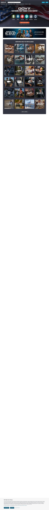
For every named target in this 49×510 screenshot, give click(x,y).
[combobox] (14, 2)
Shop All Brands (24, 111)
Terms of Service (25, 505)
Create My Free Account (24, 22)
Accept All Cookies (6, 507)
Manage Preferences (17, 507)
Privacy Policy (19, 505)
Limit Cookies (12, 507)
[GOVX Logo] (3, 2)
